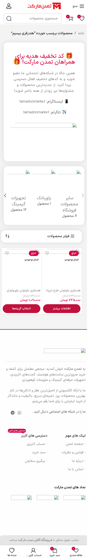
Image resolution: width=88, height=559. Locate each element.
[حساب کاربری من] (8, 6)
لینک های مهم (76, 435)
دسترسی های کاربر (28, 435)
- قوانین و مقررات (74, 452)
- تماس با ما (77, 469)
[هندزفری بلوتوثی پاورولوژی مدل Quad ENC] (21, 268)
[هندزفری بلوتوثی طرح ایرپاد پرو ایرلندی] (62, 268)
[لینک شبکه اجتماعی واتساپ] (19, 413)
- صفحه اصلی (76, 444)
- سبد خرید (39, 452)
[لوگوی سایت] (44, 6)
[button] (83, 195)
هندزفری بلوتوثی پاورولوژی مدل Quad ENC (23, 292)
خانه (81, 33)
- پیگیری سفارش (36, 461)
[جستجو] (9, 18)
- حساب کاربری (37, 444)
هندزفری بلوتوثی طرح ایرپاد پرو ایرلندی (63, 292)
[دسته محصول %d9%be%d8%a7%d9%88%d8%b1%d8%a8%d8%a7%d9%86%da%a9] (44, 189)
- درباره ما (79, 461)
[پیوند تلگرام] (12, 413)
